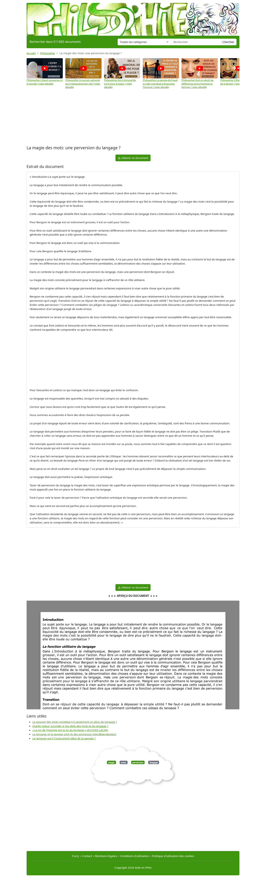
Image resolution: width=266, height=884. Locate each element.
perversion (137, 762)
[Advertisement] (133, 117)
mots (123, 762)
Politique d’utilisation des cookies (173, 856)
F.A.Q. (75, 856)
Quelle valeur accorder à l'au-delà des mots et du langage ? (70, 726)
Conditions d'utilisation (134, 856)
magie (111, 762)
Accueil (31, 53)
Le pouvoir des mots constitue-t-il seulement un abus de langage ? (74, 722)
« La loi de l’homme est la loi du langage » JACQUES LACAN (70, 730)
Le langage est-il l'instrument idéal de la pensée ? (64, 738)
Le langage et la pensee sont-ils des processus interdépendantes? (74, 734)
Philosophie (47, 53)
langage (154, 762)
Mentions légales (106, 856)
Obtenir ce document (134, 158)
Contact (87, 856)
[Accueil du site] (133, 17)
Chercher (228, 42)
